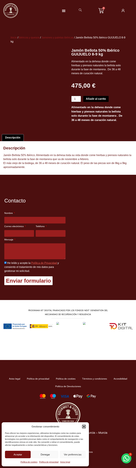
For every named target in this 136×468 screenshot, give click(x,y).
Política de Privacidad (44, 263)
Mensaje (9, 239)
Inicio (14, 37)
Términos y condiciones (94, 378)
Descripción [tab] (12, 137)
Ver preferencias (73, 454)
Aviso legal (65, 462)
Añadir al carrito (96, 98)
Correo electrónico (14, 226)
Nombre (8, 213)
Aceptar (18, 454)
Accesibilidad (120, 378)
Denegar (45, 454)
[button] (84, 426)
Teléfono (40, 226)
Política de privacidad (49, 462)
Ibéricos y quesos (29, 37)
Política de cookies (29, 462)
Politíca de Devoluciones (68, 386)
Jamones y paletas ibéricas (57, 37)
